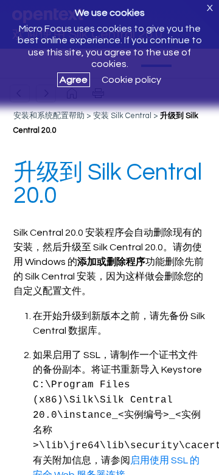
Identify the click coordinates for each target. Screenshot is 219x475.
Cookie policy (131, 80)
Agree (74, 80)
